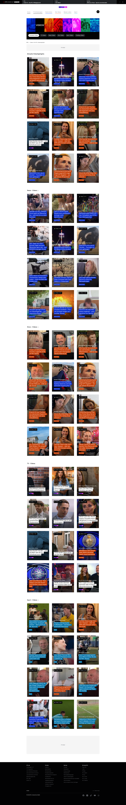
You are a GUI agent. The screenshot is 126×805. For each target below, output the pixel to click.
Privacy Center (67, 771)
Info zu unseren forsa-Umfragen (71, 782)
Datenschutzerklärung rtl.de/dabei (71, 778)
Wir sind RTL (85, 765)
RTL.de (28, 765)
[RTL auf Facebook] (83, 795)
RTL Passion (85, 780)
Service (65, 765)
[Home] (63, 7)
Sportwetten (48, 769)
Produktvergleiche (49, 772)
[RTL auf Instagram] (87, 795)
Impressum (66, 769)
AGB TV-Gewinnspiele (68, 776)
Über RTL (84, 767)
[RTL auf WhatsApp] (98, 795)
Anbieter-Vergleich (49, 784)
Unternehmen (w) (49, 782)
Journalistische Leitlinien (32, 774)
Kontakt (65, 767)
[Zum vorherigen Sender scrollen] (119, 2)
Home (28, 790)
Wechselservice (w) (49, 778)
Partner (47, 765)
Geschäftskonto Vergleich (51, 774)
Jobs (83, 769)
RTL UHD (29, 778)
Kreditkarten (48, 776)
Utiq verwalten (67, 780)
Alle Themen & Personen (32, 771)
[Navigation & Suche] (98, 11)
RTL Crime (84, 776)
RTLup (83, 774)
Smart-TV (29, 780)
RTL (27, 42)
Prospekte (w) (48, 786)
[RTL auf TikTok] (91, 795)
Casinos (47, 767)
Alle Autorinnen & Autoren (32, 772)
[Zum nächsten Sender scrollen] (122, 2)
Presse (83, 771)
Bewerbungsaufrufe (31, 776)
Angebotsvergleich (49, 780)
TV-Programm (30, 769)
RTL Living (84, 778)
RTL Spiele (84, 772)
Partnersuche (48, 771)
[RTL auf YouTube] (95, 795)
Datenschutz (66, 772)
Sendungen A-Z (30, 767)
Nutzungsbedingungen (69, 774)
